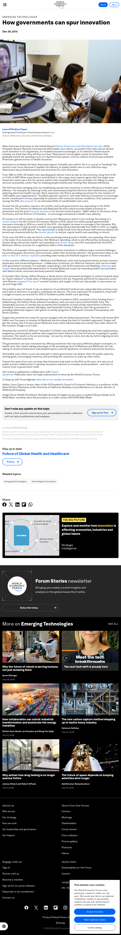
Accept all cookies (94, 912)
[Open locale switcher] (4, 926)
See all (113, 624)
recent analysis (10, 221)
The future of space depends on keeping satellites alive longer (87, 777)
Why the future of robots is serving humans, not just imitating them (30, 668)
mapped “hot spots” (29, 281)
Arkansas (106, 265)
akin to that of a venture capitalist (21, 255)
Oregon (6, 268)
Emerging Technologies (19, 17)
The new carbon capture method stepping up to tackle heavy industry (88, 721)
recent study (67, 242)
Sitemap (60, 922)
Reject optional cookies (95, 920)
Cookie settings (95, 927)
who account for (28, 201)
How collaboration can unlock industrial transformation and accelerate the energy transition (29, 722)
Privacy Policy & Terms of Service (60, 917)
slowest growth (46, 232)
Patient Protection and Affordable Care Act (79, 146)
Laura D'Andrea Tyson (14, 129)
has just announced (40, 211)
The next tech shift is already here (86, 666)
